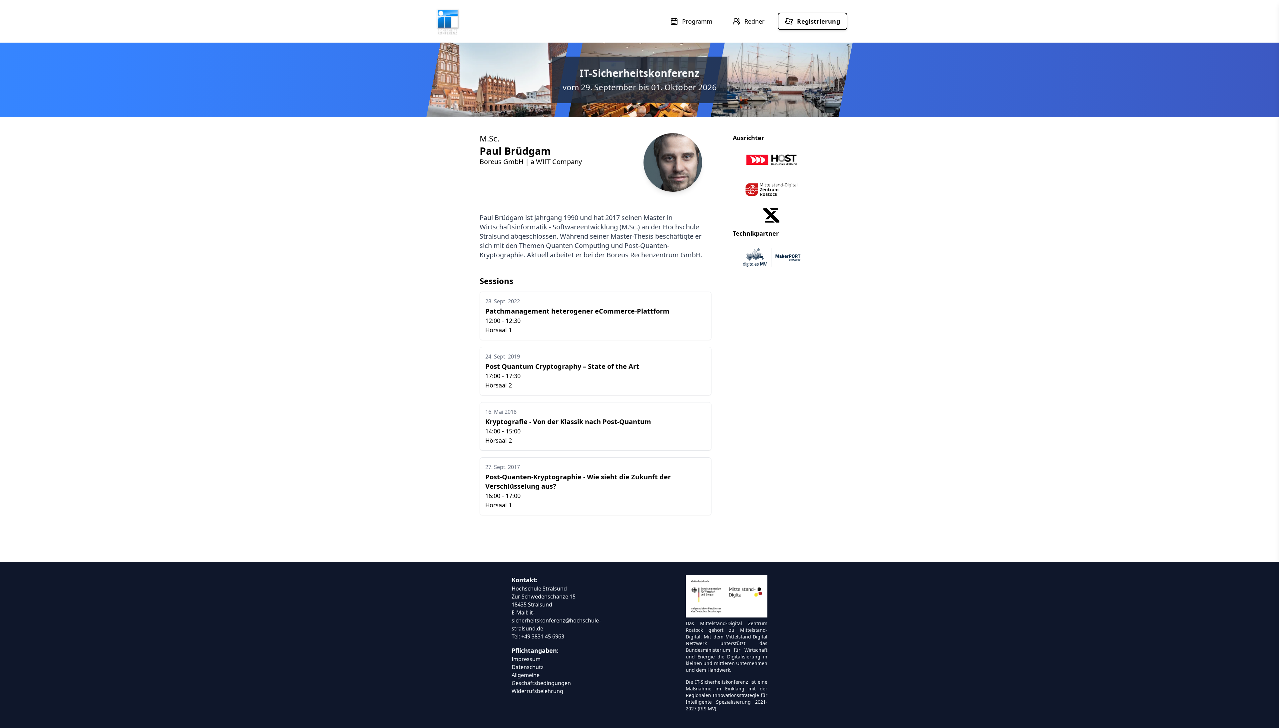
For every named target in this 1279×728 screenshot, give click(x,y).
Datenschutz (528, 667)
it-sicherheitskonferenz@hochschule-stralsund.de (556, 620)
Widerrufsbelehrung (537, 691)
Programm (697, 21)
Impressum (526, 659)
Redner (754, 21)
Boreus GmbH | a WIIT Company (531, 161)
